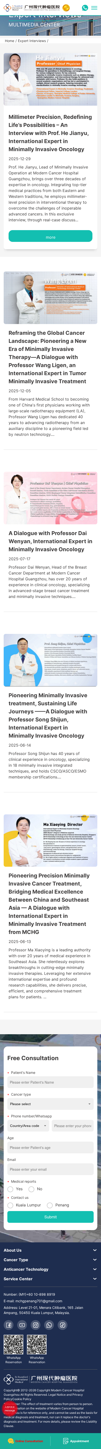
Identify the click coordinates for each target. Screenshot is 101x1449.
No (39, 1188)
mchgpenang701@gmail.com (38, 1301)
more (50, 237)
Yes (19, 1188)
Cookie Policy (21, 1399)
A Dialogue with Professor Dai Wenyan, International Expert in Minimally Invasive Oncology (50, 541)
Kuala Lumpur (28, 1204)
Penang (62, 1204)
